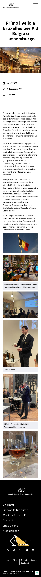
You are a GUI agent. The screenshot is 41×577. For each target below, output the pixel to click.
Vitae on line (10, 526)
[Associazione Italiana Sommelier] (22, 4)
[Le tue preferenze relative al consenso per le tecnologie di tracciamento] (37, 573)
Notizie (12, 95)
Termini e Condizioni (25, 561)
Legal (7, 560)
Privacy (15, 560)
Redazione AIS (15, 89)
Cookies (34, 560)
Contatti (8, 520)
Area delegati (11, 531)
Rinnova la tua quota (15, 510)
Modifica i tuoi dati (14, 515)
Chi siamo (9, 505)
